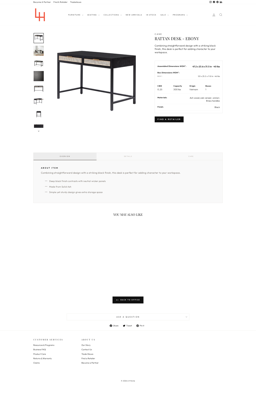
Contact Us (86, 349)
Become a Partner (90, 363)
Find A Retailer (60, 2)
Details (128, 156)
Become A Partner (42, 2)
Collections (112, 15)
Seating (92, 15)
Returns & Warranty (42, 358)
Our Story (86, 345)
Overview (65, 156)
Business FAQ (39, 349)
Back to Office (130, 300)
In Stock (151, 15)
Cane (158, 34)
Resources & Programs (43, 345)
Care (191, 156)
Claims (36, 363)
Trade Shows (87, 354)
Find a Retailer (88, 358)
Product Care (39, 354)
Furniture (74, 15)
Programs (179, 15)
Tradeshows (75, 2)
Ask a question (128, 317)
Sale (164, 15)
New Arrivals (134, 15)
